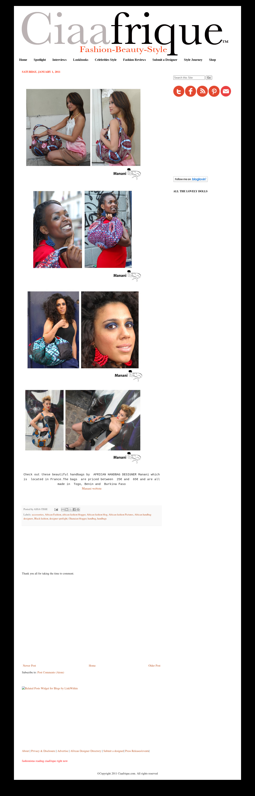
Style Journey (193, 59)
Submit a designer (113, 751)
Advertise (63, 751)
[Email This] (63, 509)
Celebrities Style (106, 59)
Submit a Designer (164, 59)
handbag (92, 518)
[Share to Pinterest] (78, 509)
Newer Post (29, 665)
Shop (212, 59)
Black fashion (41, 518)
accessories (38, 514)
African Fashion (53, 514)
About (26, 751)
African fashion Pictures (121, 514)
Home (23, 59)
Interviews (59, 59)
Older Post (154, 665)
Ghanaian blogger (77, 518)
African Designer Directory (85, 751)
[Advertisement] (94, 540)
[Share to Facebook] (74, 509)
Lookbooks (80, 59)
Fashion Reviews (134, 59)
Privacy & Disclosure (43, 751)
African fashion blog (97, 514)
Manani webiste (92, 488)
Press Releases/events (137, 751)
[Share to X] (71, 509)
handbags (102, 518)
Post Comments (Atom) (50, 672)
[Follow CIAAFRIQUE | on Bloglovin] (190, 181)
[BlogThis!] (67, 509)
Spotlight (40, 59)
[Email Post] (56, 509)
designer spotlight (58, 518)
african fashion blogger (73, 514)
